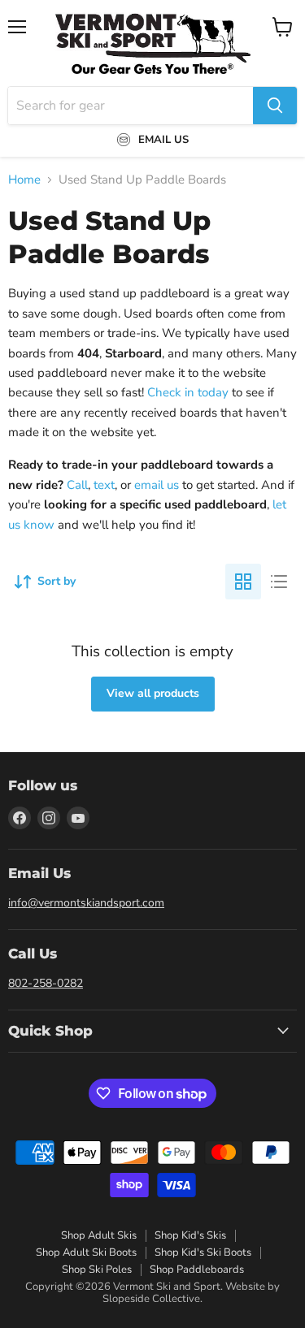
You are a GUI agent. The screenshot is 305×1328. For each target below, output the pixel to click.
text (104, 485)
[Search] (275, 105)
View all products (153, 693)
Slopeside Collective (151, 1298)
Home (24, 180)
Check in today (188, 392)
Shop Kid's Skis (190, 1235)
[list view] (279, 581)
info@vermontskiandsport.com (86, 903)
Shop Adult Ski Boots (86, 1252)
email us (156, 485)
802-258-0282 (45, 983)
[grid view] (243, 581)
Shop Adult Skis (99, 1235)
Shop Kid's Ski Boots (203, 1252)
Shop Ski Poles (97, 1269)
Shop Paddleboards (197, 1269)
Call (77, 485)
